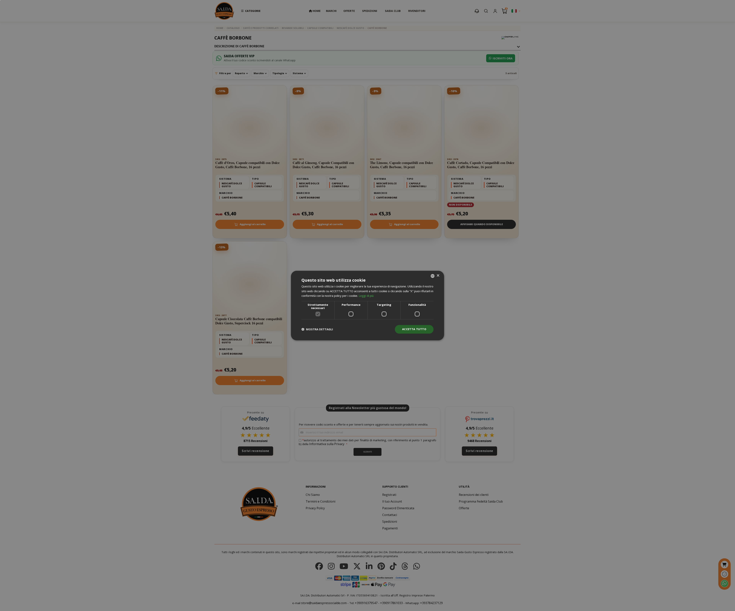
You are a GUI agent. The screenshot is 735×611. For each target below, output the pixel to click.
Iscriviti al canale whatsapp (410, 292)
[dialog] (367, 305)
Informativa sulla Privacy (425, 326)
